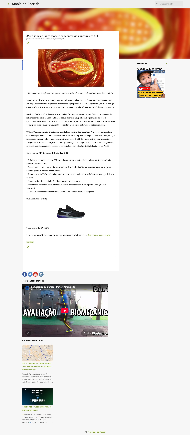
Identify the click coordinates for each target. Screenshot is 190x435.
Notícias (30, 242)
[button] (27, 43)
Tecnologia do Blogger (96, 432)
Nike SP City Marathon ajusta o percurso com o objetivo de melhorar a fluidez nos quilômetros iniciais (37, 366)
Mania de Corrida (26, 4)
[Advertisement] (130, 95)
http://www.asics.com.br (99, 235)
